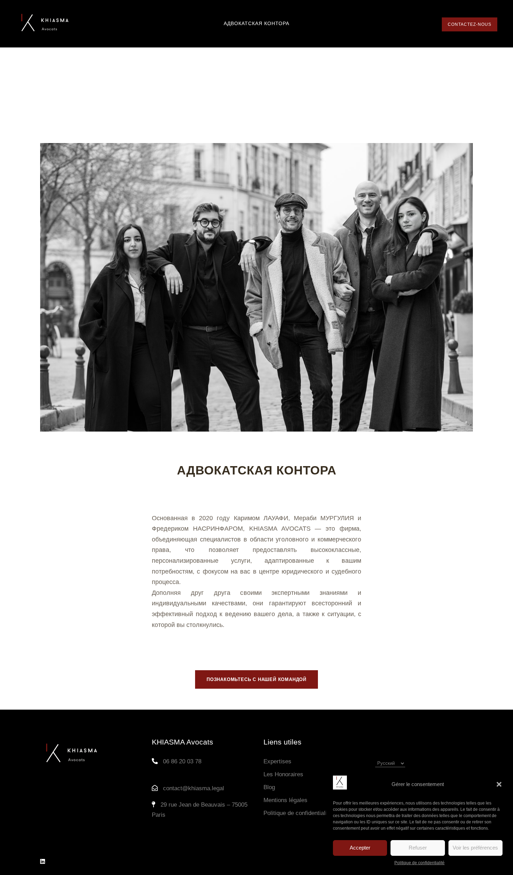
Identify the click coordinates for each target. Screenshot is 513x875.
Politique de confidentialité (419, 862)
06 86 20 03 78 (182, 761)
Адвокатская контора (256, 23)
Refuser (418, 848)
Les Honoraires (283, 774)
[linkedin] (42, 861)
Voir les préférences (475, 848)
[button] (499, 784)
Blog (269, 787)
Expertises (277, 761)
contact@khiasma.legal (193, 788)
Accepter (360, 848)
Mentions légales (285, 800)
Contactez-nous (469, 24)
